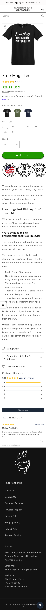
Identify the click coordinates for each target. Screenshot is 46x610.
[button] (3, 9)
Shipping (5, 91)
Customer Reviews (14, 503)
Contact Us (10, 497)
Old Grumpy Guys (17, 604)
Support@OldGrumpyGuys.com (21, 569)
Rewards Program (13, 509)
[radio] (7, 113)
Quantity (6, 139)
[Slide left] (17, 70)
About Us (9, 490)
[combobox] (23, 16)
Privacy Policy (12, 516)
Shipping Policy (12, 522)
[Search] (42, 16)
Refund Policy (12, 529)
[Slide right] (29, 70)
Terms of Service (13, 535)
